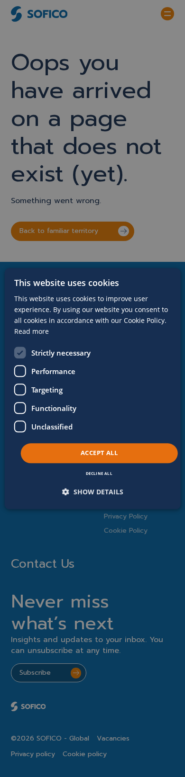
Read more (31, 331)
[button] (92, 491)
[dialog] (93, 388)
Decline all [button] (99, 473)
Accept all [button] (99, 453)
